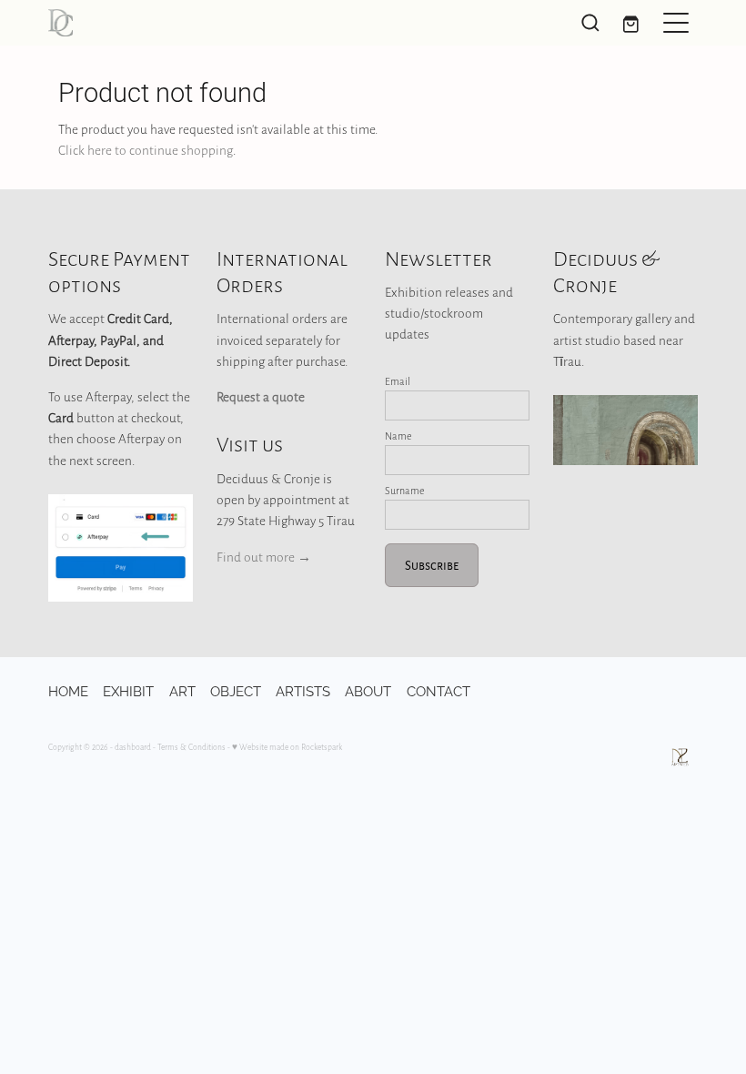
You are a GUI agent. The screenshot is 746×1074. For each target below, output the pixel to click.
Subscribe (432, 564)
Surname (405, 490)
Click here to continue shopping (145, 149)
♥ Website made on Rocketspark (287, 747)
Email (397, 381)
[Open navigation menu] (676, 23)
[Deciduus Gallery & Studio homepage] (292, 22)
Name (398, 436)
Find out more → (264, 556)
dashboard (133, 747)
